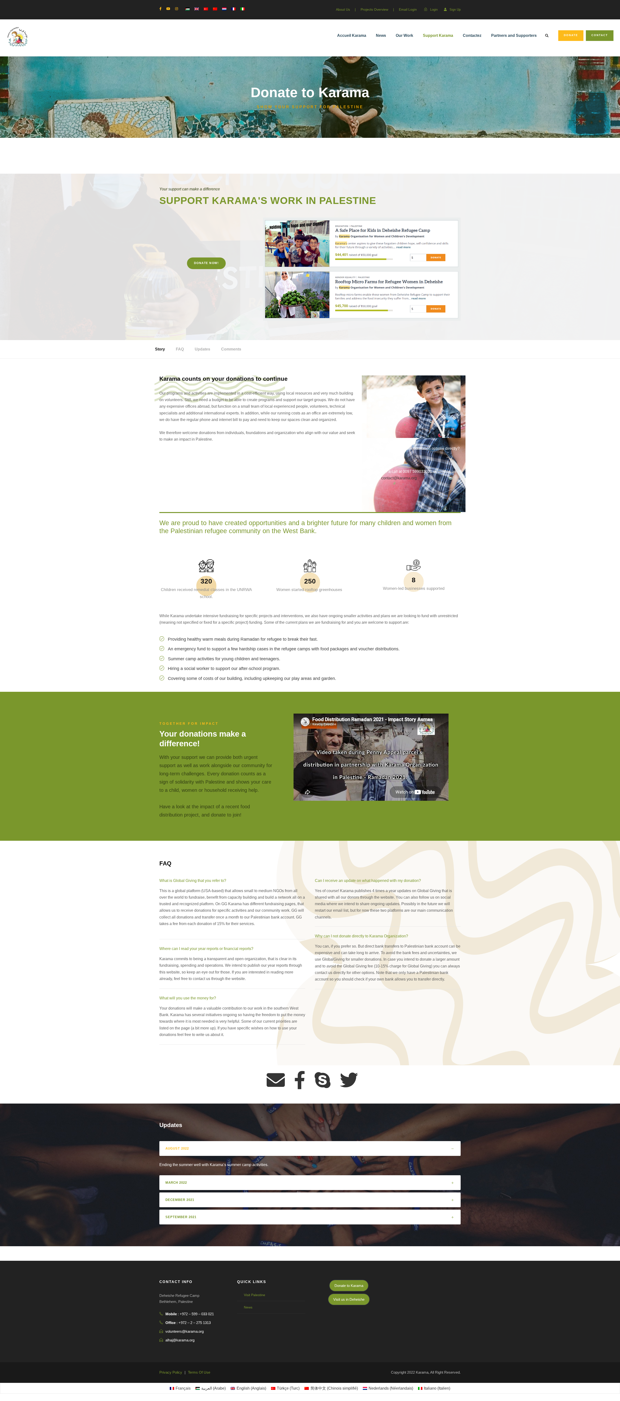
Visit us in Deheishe (348, 1299)
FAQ (180, 349)
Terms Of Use (199, 1372)
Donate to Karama (348, 1286)
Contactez (472, 35)
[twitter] (349, 1080)
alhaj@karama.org (179, 1340)
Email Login (408, 9)
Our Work (404, 35)
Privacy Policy (170, 1372)
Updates (202, 349)
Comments (231, 349)
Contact (599, 35)
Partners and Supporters (514, 35)
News (381, 35)
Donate (571, 35)
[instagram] (176, 9)
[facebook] (160, 9)
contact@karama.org (399, 478)
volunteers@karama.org (184, 1331)
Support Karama (438, 35)
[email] (276, 1080)
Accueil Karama (351, 35)
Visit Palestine (254, 1295)
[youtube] (168, 9)
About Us (343, 9)
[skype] (323, 1080)
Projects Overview (374, 9)
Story (160, 349)
